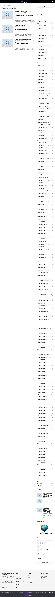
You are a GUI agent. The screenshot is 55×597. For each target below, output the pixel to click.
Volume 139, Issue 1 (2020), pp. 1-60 (44, 328)
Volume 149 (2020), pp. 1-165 (42, 345)
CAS (29, 577)
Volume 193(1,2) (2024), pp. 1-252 (43, 430)
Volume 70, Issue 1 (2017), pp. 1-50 (44, 164)
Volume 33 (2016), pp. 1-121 (42, 76)
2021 (38, 349)
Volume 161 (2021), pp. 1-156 (42, 370)
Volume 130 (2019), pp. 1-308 (42, 303)
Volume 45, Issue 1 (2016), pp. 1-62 (44, 101)
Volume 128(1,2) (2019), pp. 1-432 (43, 297)
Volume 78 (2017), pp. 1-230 (42, 182)
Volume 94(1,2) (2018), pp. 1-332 (43, 247)
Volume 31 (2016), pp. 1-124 (42, 73)
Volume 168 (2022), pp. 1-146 (42, 383)
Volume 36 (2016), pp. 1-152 (42, 81)
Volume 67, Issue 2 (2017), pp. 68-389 (45, 158)
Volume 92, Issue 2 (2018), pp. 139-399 (45, 244)
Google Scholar (30, 578)
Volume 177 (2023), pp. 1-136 (42, 399)
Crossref (29, 575)
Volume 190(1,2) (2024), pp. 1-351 (43, 422)
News (38, 481)
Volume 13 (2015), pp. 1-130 (42, 38)
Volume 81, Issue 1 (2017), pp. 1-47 (44, 188)
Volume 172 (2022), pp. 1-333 (42, 389)
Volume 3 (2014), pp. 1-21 (42, 25)
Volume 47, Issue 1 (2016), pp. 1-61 (44, 108)
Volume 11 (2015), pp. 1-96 (42, 35)
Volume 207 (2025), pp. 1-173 (42, 457)
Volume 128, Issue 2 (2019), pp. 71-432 (45, 300)
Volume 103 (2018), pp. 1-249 (42, 221)
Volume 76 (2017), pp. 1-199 (42, 175)
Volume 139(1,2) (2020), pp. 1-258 (43, 326)
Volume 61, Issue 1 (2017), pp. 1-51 (44, 144)
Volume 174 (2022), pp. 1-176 (42, 392)
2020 (38, 325)
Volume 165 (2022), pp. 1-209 (42, 378)
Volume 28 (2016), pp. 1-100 (42, 68)
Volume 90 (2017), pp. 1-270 (42, 212)
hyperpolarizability (9, 5)
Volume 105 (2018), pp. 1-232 (42, 224)
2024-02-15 (25, 16)
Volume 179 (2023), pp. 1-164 (42, 402)
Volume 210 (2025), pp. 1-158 (42, 462)
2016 (38, 62)
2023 (38, 394)
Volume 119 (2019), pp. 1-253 (42, 269)
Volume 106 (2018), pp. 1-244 (42, 225)
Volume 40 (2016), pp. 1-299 (42, 87)
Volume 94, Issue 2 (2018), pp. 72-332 (45, 251)
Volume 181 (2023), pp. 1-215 (42, 405)
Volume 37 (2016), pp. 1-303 (42, 82)
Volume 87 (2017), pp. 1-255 (42, 204)
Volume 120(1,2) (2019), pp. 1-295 (43, 270)
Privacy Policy (43, 577)
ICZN (29, 581)
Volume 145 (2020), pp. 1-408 (42, 339)
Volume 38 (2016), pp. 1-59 (42, 84)
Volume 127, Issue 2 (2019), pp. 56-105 (45, 292)
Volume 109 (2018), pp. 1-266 (42, 230)
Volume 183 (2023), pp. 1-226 (42, 408)
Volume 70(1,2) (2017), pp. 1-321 (43, 163)
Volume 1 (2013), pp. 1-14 (42, 19)
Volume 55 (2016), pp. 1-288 (42, 130)
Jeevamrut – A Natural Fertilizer (46, 545)
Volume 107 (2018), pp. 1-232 (42, 227)
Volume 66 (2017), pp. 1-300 (42, 153)
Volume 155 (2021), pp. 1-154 (42, 360)
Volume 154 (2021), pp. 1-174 (42, 359)
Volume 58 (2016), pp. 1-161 (42, 135)
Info (38, 479)
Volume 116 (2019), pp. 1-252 (42, 264)
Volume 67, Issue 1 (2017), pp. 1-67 (44, 156)
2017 (38, 140)
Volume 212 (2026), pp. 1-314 (42, 467)
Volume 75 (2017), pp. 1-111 (42, 174)
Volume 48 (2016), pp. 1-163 (42, 111)
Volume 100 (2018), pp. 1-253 (42, 216)
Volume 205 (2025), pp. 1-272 (42, 454)
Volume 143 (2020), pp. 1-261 (42, 336)
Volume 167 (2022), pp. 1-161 (42, 381)
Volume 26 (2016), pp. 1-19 (42, 65)
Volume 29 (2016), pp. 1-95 (42, 70)
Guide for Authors (43, 553)
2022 (38, 373)
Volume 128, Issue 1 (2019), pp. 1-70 (44, 298)
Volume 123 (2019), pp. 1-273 (42, 278)
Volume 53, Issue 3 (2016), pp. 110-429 (45, 127)
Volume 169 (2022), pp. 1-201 (42, 384)
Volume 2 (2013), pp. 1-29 (42, 21)
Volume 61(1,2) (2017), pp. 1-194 (43, 142)
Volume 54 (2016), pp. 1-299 (42, 129)
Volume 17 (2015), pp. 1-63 (42, 44)
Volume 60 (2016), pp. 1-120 (42, 138)
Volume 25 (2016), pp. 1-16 (42, 64)
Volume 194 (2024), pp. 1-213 (42, 435)
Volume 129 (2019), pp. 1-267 (42, 302)
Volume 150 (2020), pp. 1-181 (42, 347)
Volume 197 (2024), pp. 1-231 (42, 439)
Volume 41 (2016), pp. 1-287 (42, 88)
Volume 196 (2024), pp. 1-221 (42, 438)
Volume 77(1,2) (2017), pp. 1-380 (43, 177)
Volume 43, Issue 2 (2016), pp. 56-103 (45, 95)
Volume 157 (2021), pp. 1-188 (42, 363)
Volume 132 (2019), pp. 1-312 (42, 306)
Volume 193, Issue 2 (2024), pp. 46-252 (45, 433)
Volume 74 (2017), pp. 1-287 (42, 172)
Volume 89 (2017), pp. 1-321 (42, 211)
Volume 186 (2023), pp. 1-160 (42, 413)
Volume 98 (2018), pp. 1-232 (42, 257)
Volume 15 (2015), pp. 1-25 (42, 41)
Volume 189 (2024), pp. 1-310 (42, 420)
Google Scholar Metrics (32, 580)
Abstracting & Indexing (44, 549)
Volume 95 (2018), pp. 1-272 (42, 252)
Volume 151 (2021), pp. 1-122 (42, 351)
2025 (38, 443)
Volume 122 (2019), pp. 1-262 (42, 277)
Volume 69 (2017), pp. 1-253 (42, 161)
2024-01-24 (45, 497)
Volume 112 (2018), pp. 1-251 (42, 235)
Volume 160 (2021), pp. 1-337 (42, 368)
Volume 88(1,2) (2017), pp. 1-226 (43, 206)
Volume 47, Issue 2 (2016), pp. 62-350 (45, 109)
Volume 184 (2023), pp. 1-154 (42, 410)
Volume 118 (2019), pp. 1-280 (42, 267)
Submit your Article (43, 542)
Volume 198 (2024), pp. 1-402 (42, 441)
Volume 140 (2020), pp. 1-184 (42, 331)
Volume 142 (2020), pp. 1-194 (42, 334)
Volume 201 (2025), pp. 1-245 (42, 448)
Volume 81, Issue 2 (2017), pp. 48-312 (45, 190)
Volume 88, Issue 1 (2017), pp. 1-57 (44, 207)
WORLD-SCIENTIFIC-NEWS (19, 16)
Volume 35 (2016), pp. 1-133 (42, 79)
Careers (51, 558)
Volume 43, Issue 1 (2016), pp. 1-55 (44, 93)
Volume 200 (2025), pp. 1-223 (42, 446)
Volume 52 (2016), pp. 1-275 (42, 121)
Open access (39, 9)
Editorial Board (18, 578)
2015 (38, 32)
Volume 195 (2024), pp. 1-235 (42, 436)
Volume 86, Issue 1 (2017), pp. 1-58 (44, 199)
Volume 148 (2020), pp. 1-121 (42, 344)
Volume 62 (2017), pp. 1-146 (42, 147)
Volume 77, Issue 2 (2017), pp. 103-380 (45, 180)
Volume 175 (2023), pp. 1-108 (42, 396)
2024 (38, 415)
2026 (38, 464)
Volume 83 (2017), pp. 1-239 (42, 193)
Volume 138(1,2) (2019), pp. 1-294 (43, 319)
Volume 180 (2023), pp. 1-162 (42, 404)
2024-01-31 (25, 44)
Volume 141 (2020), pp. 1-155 (42, 333)
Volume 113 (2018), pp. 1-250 (42, 236)
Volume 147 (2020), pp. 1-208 (42, 342)
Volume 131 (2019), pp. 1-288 (42, 305)
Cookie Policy (43, 578)
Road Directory (30, 583)
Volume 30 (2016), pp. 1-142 (42, 71)
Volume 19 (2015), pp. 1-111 (42, 47)
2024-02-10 (22, 30)
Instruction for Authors (19, 581)
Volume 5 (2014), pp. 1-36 (42, 28)
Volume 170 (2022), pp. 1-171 (42, 386)
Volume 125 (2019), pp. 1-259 (42, 286)
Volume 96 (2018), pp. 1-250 (42, 254)
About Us (39, 537)
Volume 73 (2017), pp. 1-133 (42, 171)
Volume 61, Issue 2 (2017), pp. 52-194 (45, 145)
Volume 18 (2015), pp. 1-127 (42, 46)
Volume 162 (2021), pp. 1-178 (42, 371)
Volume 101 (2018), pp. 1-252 (42, 218)
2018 (38, 214)
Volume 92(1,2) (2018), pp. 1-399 (43, 241)
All (50, 489)
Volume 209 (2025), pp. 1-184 (42, 460)
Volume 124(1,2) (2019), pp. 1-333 (43, 280)
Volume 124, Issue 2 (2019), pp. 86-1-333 (45, 283)
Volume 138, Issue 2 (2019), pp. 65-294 (45, 322)
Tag (5, 5)
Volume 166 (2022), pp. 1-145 (42, 380)
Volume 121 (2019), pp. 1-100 (42, 275)
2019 (38, 261)
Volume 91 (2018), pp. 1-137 (42, 239)
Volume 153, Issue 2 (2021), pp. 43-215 (45, 357)
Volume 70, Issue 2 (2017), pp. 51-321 (45, 166)
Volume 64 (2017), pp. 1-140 (42, 150)
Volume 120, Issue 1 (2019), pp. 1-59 (44, 272)
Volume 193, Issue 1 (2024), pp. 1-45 (44, 431)
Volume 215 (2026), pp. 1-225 (42, 472)
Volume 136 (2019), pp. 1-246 (42, 316)
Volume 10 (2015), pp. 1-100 (42, 33)
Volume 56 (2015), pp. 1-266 (42, 132)
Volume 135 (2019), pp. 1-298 (42, 314)
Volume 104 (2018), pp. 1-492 (42, 222)
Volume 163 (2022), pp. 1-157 (42, 375)
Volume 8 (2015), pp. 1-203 (42, 58)
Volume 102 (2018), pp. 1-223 (42, 219)
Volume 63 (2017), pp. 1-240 (42, 148)
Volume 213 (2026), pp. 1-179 (42, 469)
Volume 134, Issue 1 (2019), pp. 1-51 (44, 311)
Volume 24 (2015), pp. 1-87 (42, 55)
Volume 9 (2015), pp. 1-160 (42, 60)
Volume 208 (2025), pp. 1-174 (42, 459)
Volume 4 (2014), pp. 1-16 (42, 26)
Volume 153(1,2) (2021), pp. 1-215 (43, 354)
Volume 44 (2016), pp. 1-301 (42, 98)
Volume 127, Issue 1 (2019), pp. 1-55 (44, 291)
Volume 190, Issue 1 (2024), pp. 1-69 (44, 423)
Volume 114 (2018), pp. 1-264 (42, 238)
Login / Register (44, 576)
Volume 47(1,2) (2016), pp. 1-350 (43, 106)
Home (3, 5)
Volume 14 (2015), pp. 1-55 (42, 40)
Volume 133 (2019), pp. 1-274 (42, 308)
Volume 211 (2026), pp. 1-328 (42, 466)
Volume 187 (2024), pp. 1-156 (42, 417)
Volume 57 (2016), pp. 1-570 (42, 133)
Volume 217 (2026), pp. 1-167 (42, 475)
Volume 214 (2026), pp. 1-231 (42, 470)
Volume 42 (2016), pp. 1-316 (42, 90)
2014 (38, 23)
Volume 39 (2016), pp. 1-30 (42, 85)
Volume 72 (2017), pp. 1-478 (42, 169)
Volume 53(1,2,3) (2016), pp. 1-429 (43, 122)
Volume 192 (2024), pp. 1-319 (42, 428)
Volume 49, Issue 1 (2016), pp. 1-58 (44, 114)
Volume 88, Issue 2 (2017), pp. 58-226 (45, 209)
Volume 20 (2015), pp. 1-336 (42, 49)
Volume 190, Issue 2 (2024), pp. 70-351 (45, 425)
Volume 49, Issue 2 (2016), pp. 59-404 (45, 116)
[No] (53, 594)
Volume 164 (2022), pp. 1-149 (42, 377)
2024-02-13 (45, 517)
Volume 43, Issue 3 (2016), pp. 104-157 (45, 96)
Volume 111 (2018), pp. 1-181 (42, 233)
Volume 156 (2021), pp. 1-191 (42, 362)
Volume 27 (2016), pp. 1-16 (42, 67)
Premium (39, 485)
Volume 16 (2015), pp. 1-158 (42, 43)
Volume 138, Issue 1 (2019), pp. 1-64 (44, 321)
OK (24, 595)
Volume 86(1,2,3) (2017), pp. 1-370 (43, 198)
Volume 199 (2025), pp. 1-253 (42, 445)
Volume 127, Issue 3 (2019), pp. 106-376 (45, 294)
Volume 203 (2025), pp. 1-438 (42, 451)
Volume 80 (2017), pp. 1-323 (42, 185)
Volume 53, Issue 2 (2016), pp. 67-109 (45, 125)
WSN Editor (17, 30)
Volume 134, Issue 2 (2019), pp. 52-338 (45, 313)
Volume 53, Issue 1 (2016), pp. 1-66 (44, 124)
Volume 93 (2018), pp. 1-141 (42, 246)
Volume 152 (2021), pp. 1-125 (42, 352)
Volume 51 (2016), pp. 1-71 (42, 119)
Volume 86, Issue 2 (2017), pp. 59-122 (45, 201)
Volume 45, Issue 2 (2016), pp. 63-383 (45, 103)
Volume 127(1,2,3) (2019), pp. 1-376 (43, 289)
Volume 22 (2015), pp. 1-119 (42, 52)
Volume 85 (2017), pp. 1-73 (42, 196)
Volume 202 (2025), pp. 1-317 (42, 449)
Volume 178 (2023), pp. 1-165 (42, 401)
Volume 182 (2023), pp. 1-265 (42, 407)
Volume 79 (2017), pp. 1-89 (42, 183)
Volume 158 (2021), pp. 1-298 (42, 365)
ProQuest (30, 582)
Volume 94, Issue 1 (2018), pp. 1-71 (44, 249)
